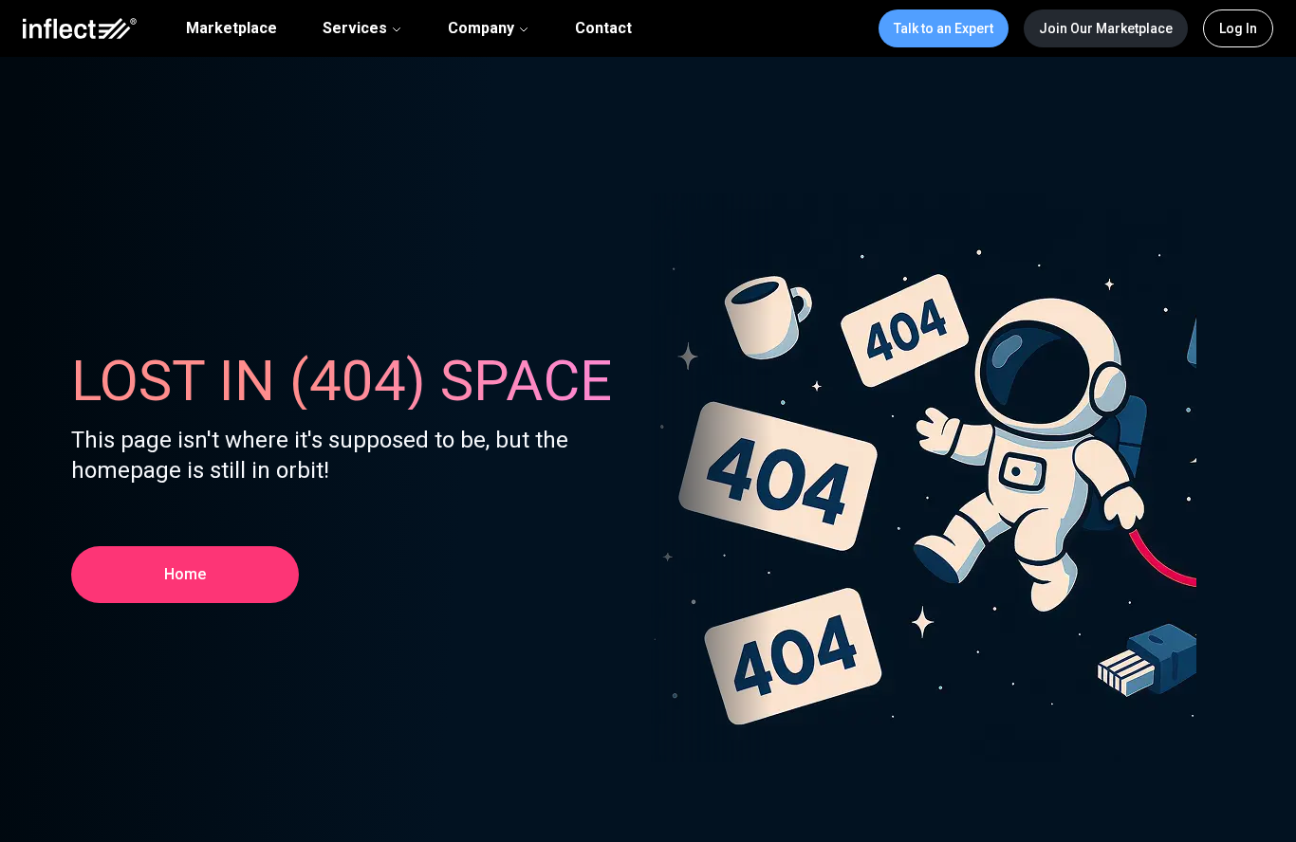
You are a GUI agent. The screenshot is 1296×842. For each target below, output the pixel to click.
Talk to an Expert (943, 28)
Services (355, 28)
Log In (1238, 28)
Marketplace (231, 28)
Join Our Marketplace (1106, 28)
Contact (603, 28)
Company (481, 28)
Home (185, 574)
